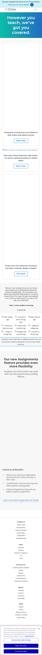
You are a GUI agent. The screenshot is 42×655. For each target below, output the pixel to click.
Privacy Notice (29, 636)
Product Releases (21, 578)
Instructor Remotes (21, 530)
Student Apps (21, 533)
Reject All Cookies (21, 646)
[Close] (39, 629)
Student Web (21, 535)
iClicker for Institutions (21, 553)
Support (21, 607)
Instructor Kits (21, 576)
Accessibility (21, 598)
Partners (21, 593)
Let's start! (21, 274)
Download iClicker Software (21, 568)
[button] (35, 10)
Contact (21, 609)
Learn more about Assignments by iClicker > (21, 501)
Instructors (21, 547)
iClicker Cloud (21, 525)
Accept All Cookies (21, 651)
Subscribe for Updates (21, 581)
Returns (21, 573)
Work (21, 558)
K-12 (21, 556)
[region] (21, 297)
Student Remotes (21, 538)
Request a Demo (21, 612)
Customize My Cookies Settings (21, 640)
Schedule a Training (21, 615)
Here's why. (21, 141)
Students (21, 550)
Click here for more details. (18, 5)
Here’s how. (21, 166)
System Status (21, 617)
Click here (16, 339)
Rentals (21, 570)
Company (21, 590)
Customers (21, 596)
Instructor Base (21, 527)
